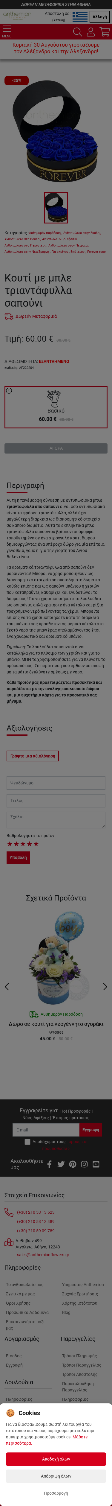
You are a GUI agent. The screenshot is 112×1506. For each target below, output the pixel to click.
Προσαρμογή (56, 1493)
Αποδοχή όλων (56, 1459)
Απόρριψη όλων (56, 1476)
